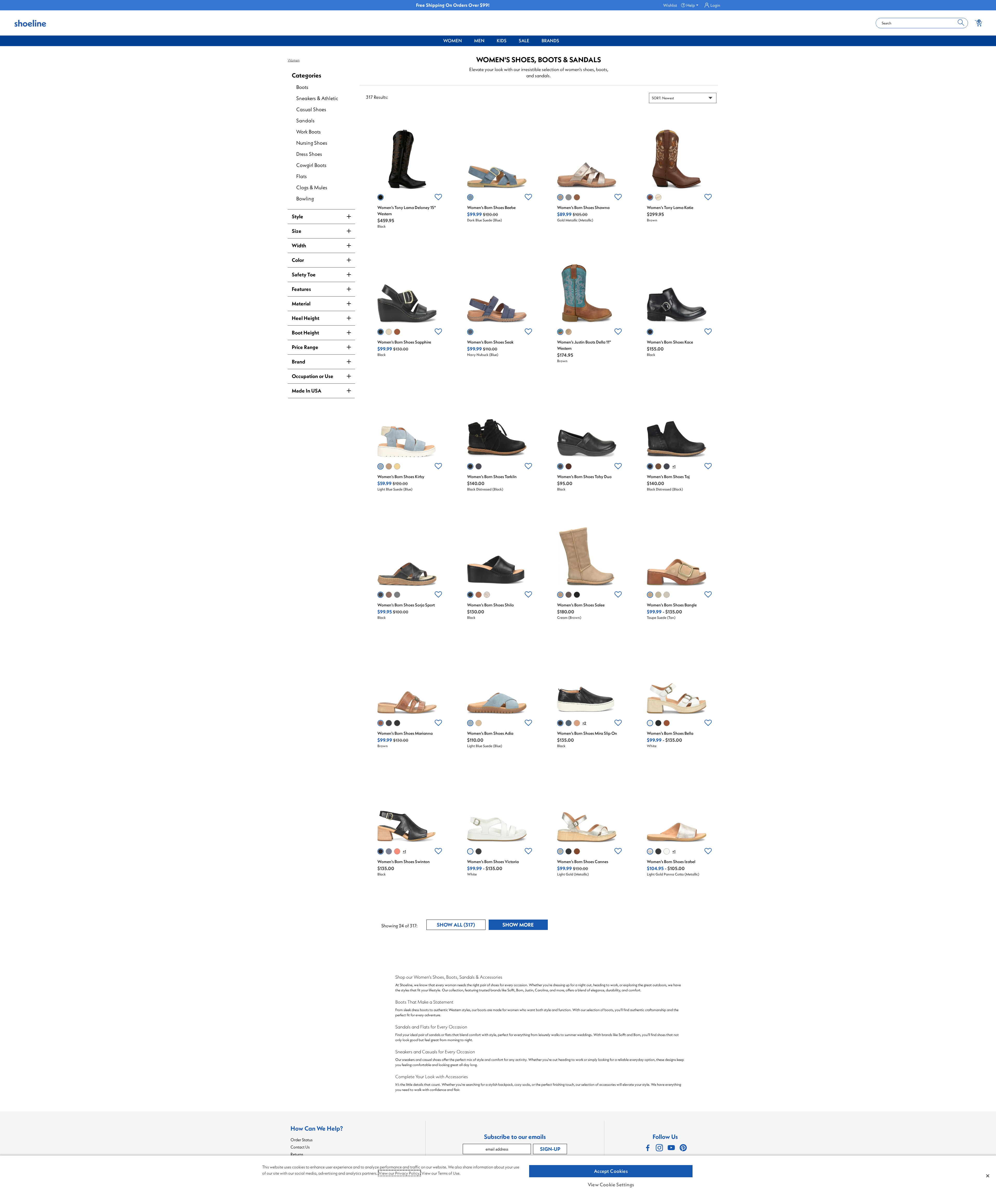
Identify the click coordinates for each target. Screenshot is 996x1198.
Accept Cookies (611, 1171)
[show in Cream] (560, 595)
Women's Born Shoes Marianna (405, 733)
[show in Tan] (568, 332)
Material (301, 303)
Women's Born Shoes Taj (668, 476)
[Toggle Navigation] (466, 41)
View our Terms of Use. (440, 1173)
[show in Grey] (389, 332)
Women (452, 41)
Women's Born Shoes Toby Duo (584, 476)
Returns (296, 1154)
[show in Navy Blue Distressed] (478, 466)
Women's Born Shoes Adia (490, 733)
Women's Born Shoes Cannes (582, 861)
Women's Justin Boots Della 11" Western (584, 345)
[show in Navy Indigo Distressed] (666, 466)
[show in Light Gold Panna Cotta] (487, 595)
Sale (524, 41)
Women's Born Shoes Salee (581, 604)
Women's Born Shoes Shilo (490, 604)
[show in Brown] (577, 197)
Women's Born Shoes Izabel (671, 861)
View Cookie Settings (611, 1184)
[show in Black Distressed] (470, 466)
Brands (550, 41)
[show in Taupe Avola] (568, 595)
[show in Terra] (568, 466)
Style (297, 216)
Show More (525, 925)
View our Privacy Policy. (399, 1173)
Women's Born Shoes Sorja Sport (406, 604)
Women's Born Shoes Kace (670, 342)
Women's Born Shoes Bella (670, 733)
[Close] (987, 1175)
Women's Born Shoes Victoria (493, 861)
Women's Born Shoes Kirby (400, 476)
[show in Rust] (397, 851)
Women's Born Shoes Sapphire (404, 342)
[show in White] (658, 197)
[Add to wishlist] (438, 197)
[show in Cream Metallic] (666, 851)
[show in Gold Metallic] (560, 197)
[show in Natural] (577, 723)
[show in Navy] (397, 595)
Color (298, 260)
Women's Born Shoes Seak (490, 342)
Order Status (301, 1139)
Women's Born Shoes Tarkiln (492, 476)
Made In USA (306, 390)
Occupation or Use (312, 376)
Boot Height (305, 332)
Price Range (305, 347)
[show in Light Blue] (568, 197)
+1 (673, 466)
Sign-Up (550, 1149)
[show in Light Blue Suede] (380, 466)
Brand (298, 361)
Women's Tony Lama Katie (670, 207)
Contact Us (300, 1147)
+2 (584, 723)
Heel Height (305, 318)
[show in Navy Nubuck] (470, 332)
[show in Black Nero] (658, 851)
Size (296, 231)
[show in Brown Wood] (389, 595)
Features (301, 289)
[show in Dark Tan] (666, 723)
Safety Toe (304, 274)
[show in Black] (380, 197)
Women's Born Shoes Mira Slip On (587, 733)
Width (299, 245)
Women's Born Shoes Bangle (672, 604)
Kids (502, 41)
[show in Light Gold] (666, 595)
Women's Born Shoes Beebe (491, 207)
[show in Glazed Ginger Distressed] (658, 466)
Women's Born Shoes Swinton (403, 861)
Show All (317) (461, 925)
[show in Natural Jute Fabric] (658, 595)
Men (479, 41)
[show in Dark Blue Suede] (470, 197)
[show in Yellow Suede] (397, 466)
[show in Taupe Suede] (389, 466)
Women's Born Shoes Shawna (583, 207)
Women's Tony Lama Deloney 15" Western (406, 210)
